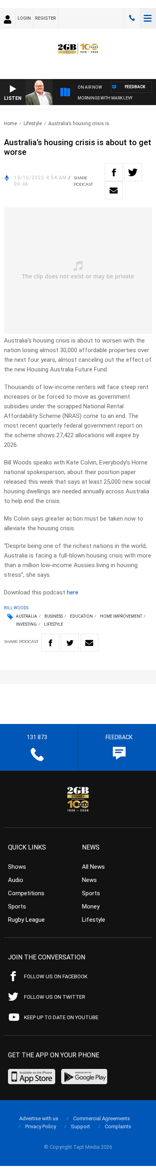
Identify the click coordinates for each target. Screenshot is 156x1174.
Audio (15, 880)
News (89, 880)
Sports (17, 906)
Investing (26, 624)
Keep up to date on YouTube (61, 1017)
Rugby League (26, 919)
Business (53, 616)
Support (80, 1126)
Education (81, 616)
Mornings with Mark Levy (105, 98)
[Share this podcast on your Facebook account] (114, 172)
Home (10, 123)
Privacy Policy (40, 1126)
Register (45, 18)
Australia (26, 616)
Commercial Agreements (101, 1118)
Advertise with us (38, 1118)
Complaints (118, 1126)
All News (93, 866)
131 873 (132, 18)
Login (24, 18)
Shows (17, 866)
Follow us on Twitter (54, 997)
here (72, 592)
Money (91, 906)
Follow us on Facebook (56, 976)
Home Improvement (121, 616)
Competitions (26, 893)
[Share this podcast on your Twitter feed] (133, 172)
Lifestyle (33, 123)
